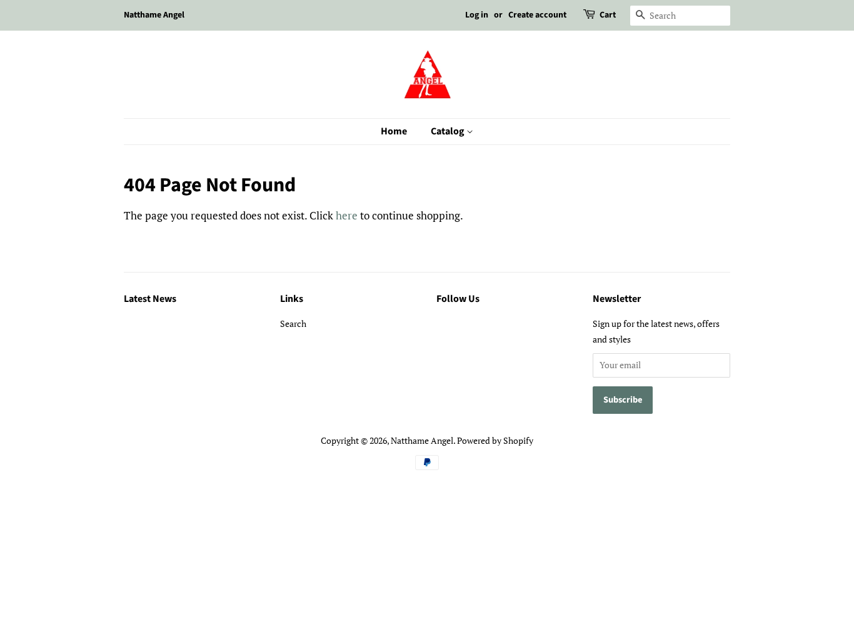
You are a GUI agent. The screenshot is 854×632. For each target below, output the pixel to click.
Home (394, 131)
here (347, 215)
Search (293, 323)
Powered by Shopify (495, 440)
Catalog (448, 131)
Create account (537, 15)
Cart (608, 15)
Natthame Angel (422, 440)
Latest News (150, 299)
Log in (476, 15)
